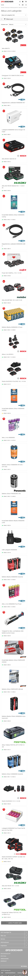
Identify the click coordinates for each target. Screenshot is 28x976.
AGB (2, 972)
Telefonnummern (5, 958)
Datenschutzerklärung (10, 972)
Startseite (2, 7)
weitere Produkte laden (15, 923)
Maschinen (21, 7)
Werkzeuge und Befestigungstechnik (11, 7)
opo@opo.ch (3, 961)
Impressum (20, 972)
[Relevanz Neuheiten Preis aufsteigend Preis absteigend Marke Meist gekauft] (18, 24)
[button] (25, 972)
